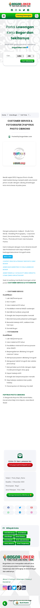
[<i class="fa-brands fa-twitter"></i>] (24, 10)
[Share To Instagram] (31, 512)
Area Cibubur (20, 536)
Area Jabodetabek (22, 540)
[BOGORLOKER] (20, 6)
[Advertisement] (20, 87)
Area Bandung (9, 533)
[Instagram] (16, 10)
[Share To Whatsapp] (8, 512)
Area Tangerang (23, 543)
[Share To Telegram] (20, 512)
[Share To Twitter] (20, 508)
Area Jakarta (9, 543)
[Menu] (4, 16)
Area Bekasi (22, 533)
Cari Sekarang (27, 61)
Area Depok (9, 540)
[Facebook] (12, 10)
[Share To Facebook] (8, 508)
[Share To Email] (31, 508)
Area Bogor (8, 536)
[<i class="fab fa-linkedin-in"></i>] (20, 10)
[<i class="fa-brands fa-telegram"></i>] (28, 10)
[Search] (36, 16)
